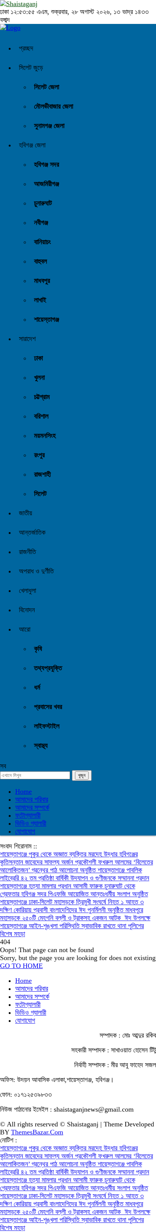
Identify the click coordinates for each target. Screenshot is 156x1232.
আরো (24, 629)
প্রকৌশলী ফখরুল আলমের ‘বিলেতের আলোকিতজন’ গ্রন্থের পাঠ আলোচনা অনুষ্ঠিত (76, 866)
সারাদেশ (27, 339)
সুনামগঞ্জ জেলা (49, 126)
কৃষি (38, 648)
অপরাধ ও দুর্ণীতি (36, 571)
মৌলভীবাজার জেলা (53, 106)
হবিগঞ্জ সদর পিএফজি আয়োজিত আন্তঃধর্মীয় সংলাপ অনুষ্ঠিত (84, 894)
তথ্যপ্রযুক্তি (48, 668)
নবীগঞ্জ (41, 222)
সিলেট (40, 494)
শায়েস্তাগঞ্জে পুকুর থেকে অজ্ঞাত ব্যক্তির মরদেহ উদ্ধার (59, 854)
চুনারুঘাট (43, 203)
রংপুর (39, 455)
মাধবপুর (42, 280)
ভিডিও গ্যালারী (30, 823)
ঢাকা (38, 358)
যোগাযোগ (25, 831)
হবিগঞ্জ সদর (46, 164)
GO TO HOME (21, 966)
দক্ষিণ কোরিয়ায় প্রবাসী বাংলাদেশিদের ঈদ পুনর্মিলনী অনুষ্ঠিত (62, 910)
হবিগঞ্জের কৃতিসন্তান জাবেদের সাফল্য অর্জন (69, 858)
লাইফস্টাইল (46, 726)
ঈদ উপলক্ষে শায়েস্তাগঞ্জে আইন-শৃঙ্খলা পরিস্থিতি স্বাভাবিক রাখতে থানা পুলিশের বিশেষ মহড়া (75, 926)
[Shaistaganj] (10, 28)
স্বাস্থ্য (41, 745)
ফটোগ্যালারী (28, 815)
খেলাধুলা (27, 590)
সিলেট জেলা (46, 87)
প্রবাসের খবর (48, 707)
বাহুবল (40, 261)
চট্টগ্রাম (42, 397)
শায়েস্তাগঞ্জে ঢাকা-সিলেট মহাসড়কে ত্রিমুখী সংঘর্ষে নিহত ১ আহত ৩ (72, 902)
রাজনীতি (27, 552)
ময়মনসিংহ (45, 435)
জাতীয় (25, 513)
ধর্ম (37, 687)
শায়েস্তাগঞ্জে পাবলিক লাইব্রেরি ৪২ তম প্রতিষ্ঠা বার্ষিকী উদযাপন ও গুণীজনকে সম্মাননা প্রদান (74, 874)
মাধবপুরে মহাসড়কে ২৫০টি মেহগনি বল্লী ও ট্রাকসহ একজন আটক (71, 914)
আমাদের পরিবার (31, 799)
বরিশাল (41, 416)
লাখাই (40, 300)
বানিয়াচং (42, 242)
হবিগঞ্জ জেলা (32, 145)
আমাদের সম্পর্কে (32, 807)
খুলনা (39, 377)
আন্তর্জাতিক (32, 532)
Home (23, 791)
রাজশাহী (42, 474)
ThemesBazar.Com (37, 1132)
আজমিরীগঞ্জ (46, 184)
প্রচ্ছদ (26, 48)
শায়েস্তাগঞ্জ (46, 319)
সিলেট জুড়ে (31, 67)
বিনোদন (27, 610)
